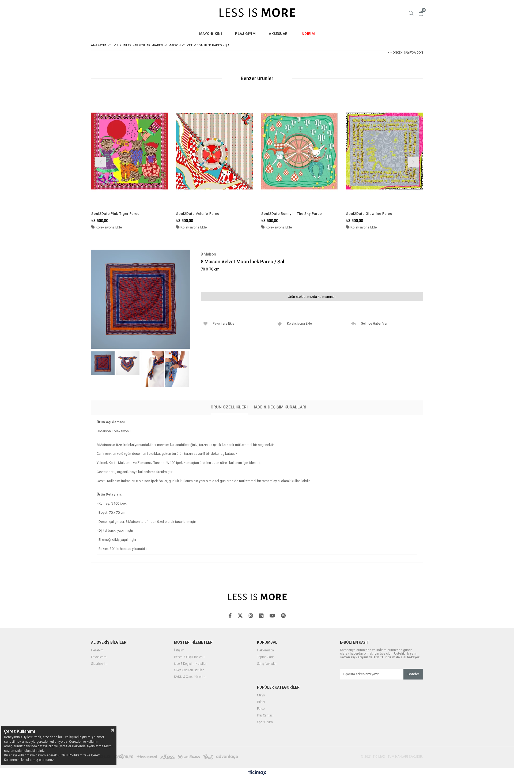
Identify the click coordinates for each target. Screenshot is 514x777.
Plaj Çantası (265, 715)
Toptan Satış (265, 657)
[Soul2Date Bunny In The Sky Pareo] (299, 151)
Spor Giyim (265, 722)
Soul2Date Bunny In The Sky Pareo (291, 214)
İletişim (179, 650)
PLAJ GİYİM (245, 34)
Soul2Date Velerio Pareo (198, 214)
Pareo (260, 709)
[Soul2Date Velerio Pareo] (214, 151)
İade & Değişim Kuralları (280, 407)
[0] (421, 13)
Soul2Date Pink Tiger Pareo (115, 214)
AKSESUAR (278, 34)
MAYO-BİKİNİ (210, 34)
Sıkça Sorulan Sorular (189, 670)
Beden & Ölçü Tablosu (189, 657)
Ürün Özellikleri (229, 407)
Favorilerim (99, 657)
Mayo (261, 695)
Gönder (413, 674)
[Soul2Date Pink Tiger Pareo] (129, 151)
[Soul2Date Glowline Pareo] (384, 151)
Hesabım (97, 650)
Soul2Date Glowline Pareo (369, 214)
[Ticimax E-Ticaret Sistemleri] (257, 773)
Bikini (261, 702)
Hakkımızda (265, 650)
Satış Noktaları (267, 664)
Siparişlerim (99, 664)
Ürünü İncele (148, 161)
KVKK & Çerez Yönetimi (190, 677)
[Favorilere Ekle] (129, 161)
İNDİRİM (307, 34)
